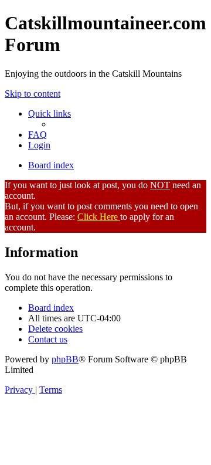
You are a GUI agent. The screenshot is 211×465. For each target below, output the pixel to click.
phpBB (65, 359)
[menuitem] (37, 135)
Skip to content (32, 94)
